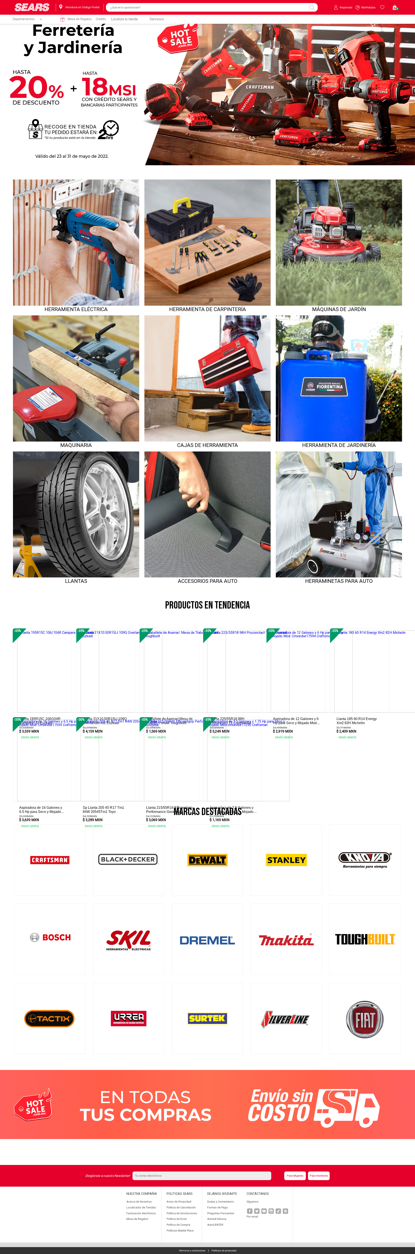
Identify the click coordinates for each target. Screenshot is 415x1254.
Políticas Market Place (180, 1230)
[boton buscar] (312, 7)
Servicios (157, 19)
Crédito (101, 19)
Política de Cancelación (181, 1207)
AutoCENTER (215, 1224)
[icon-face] (250, 1212)
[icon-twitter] (257, 1212)
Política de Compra (178, 1224)
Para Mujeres (295, 1175)
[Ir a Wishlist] (383, 7)
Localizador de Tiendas (141, 1207)
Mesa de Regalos (80, 19)
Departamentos (24, 19)
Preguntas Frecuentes (220, 1213)
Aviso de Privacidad (179, 1201)
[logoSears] (32, 7)
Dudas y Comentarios (220, 1201)
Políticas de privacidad (224, 1250)
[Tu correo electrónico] (207, 1175)
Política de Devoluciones (182, 1213)
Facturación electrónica (141, 1213)
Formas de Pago (217, 1207)
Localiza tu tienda (124, 19)
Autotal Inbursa (216, 1219)
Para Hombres (319, 1175)
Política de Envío (177, 1219)
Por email (252, 1216)
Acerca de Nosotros (139, 1201)
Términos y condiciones (192, 1250)
